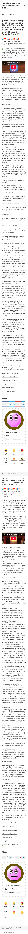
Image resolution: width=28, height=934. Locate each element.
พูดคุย (5, 927)
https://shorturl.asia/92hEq (9, 841)
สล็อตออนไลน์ (14, 373)
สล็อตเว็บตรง (12, 525)
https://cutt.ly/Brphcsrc (8, 837)
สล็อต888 (8, 124)
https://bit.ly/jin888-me (8, 826)
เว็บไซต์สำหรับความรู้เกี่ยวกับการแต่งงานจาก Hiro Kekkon (11, 5)
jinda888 (20, 473)
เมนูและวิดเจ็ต (24, 5)
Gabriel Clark (10, 435)
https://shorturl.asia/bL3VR (9, 387)
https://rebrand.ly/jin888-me (9, 830)
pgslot (3, 265)
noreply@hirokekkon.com (14, 439)
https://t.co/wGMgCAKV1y (11, 844)
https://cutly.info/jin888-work (10, 380)
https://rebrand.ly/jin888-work (10, 377)
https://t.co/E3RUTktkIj (10, 391)
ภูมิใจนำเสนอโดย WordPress (8, 932)
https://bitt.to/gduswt (7, 384)
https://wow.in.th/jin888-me (9, 833)
